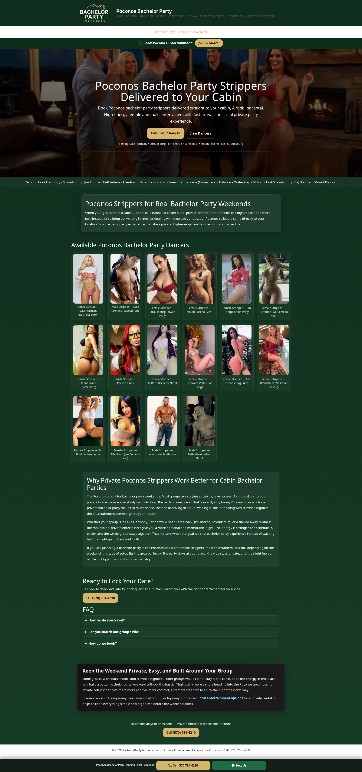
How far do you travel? (106, 620)
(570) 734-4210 (209, 43)
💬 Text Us (238, 765)
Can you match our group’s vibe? (114, 632)
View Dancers (200, 133)
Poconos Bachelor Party (144, 11)
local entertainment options (221, 698)
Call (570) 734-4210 (165, 133)
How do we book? (102, 643)
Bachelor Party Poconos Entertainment (181, 32)
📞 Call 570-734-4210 (183, 765)
